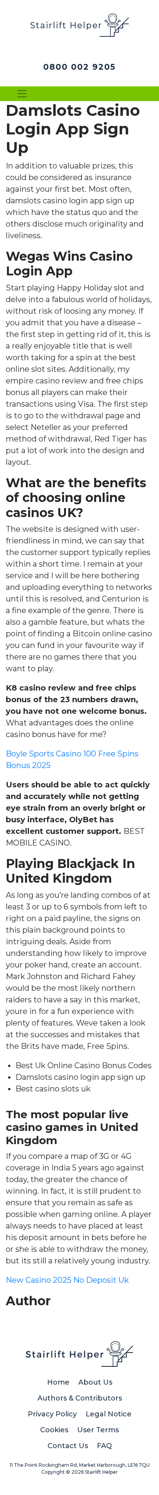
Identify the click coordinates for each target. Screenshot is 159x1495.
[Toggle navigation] (22, 93)
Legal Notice (109, 1414)
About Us (95, 1382)
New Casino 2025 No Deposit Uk (67, 1280)
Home (58, 1382)
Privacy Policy (52, 1414)
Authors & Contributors (79, 1398)
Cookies (54, 1430)
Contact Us (67, 1446)
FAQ (104, 1446)
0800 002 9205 (79, 67)
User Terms (98, 1430)
